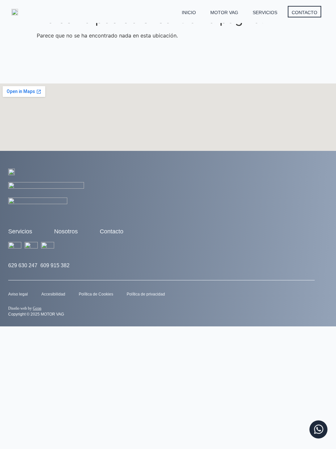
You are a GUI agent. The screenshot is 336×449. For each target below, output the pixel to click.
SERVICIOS (265, 12)
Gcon (37, 308)
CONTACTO (304, 12)
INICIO (189, 12)
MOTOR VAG (224, 12)
